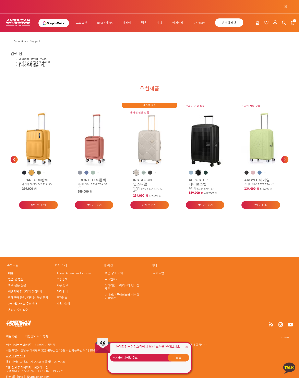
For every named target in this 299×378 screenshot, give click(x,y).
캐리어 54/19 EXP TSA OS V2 (92, 185)
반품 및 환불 (15, 279)
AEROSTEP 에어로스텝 (198, 181)
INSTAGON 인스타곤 (142, 181)
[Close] (186, 347)
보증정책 (62, 279)
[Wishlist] (266, 22)
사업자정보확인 (15, 356)
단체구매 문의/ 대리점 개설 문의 (28, 297)
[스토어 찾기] (257, 23)
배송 (11, 273)
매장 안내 (62, 291)
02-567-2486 (28, 370)
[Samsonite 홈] (20, 22)
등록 (178, 358)
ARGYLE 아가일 (257, 179)
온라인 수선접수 (18, 309)
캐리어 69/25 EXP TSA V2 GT (148, 190)
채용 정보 (62, 285)
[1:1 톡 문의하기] (289, 368)
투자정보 (62, 297)
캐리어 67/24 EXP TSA (201, 188)
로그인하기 (111, 279)
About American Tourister (74, 273)
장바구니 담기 (38, 205)
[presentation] (14, 159)
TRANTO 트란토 (35, 179)
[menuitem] (81, 22)
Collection (20, 42)
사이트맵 (158, 273)
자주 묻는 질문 (17, 285)
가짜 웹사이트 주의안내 (22, 303)
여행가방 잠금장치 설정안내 (25, 291)
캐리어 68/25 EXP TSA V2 (259, 184)
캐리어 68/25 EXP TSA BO (37, 184)
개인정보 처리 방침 (37, 336)
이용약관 (11, 336)
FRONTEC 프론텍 (92, 179)
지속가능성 (63, 303)
